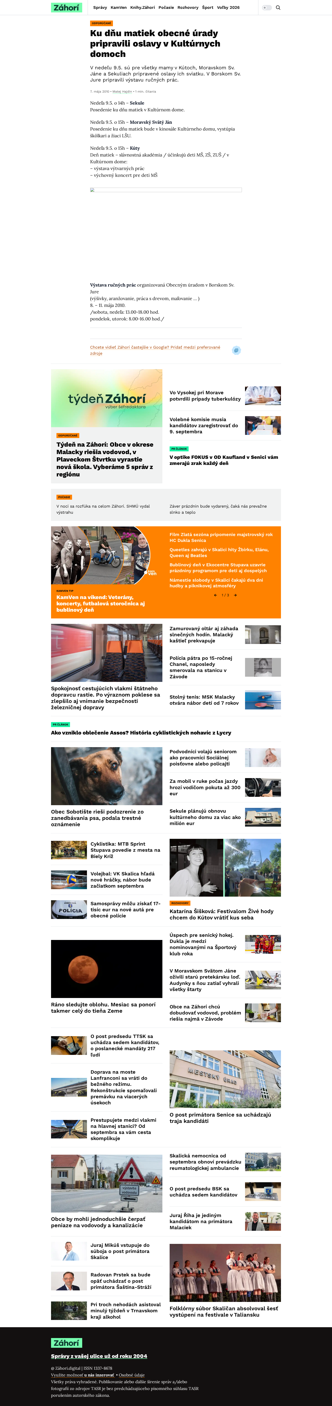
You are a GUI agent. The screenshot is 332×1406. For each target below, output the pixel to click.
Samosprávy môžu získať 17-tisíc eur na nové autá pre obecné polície (126, 910)
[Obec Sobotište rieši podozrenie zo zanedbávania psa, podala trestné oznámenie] (106, 776)
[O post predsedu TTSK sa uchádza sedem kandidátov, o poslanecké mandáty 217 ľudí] (69, 1045)
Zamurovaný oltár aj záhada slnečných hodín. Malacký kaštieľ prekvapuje (204, 635)
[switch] (267, 7)
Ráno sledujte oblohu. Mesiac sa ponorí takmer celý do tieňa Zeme (103, 1007)
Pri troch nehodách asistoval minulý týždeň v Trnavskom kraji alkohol (126, 1311)
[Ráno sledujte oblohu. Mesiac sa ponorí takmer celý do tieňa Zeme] (106, 969)
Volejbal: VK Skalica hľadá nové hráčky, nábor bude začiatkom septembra (123, 880)
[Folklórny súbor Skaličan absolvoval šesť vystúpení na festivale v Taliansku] (225, 1273)
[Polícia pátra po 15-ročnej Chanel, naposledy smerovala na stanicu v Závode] (263, 667)
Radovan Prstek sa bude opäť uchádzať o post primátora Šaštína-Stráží (121, 1281)
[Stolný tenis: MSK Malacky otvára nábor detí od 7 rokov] (263, 700)
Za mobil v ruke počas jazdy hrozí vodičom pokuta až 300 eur (205, 787)
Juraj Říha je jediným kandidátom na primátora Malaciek (201, 1221)
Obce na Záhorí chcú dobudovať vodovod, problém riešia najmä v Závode (205, 1013)
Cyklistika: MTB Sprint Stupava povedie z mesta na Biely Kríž (125, 850)
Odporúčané (101, 23)
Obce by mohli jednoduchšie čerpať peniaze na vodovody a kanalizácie (98, 1222)
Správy (100, 7)
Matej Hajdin (122, 91)
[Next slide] (235, 595)
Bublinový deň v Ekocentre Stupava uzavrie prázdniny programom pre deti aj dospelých (218, 567)
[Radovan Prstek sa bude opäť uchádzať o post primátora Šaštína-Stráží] (69, 1281)
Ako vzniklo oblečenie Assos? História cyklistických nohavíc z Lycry (141, 733)
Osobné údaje (132, 1375)
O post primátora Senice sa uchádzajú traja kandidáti (220, 1118)
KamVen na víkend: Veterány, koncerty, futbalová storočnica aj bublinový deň (100, 603)
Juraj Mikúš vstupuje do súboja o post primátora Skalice (120, 1251)
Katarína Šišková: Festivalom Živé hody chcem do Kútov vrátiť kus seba (222, 914)
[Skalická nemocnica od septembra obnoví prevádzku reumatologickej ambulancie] (263, 1162)
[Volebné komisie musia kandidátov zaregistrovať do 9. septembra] (263, 425)
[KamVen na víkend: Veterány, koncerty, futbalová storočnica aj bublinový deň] (106, 555)
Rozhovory (188, 7)
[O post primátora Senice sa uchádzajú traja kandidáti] (225, 1079)
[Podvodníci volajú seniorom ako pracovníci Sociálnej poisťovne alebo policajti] (263, 757)
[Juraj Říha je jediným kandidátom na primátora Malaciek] (263, 1221)
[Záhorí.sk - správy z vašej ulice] (66, 7)
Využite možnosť (83, 1375)
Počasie (166, 7)
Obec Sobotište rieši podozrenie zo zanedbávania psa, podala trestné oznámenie (97, 818)
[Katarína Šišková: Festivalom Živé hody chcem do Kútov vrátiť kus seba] (225, 868)
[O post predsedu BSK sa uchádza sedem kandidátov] (263, 1191)
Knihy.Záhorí (142, 7)
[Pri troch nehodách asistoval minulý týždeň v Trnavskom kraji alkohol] (69, 1310)
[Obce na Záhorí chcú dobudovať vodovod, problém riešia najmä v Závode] (263, 1012)
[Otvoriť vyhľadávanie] (278, 7)
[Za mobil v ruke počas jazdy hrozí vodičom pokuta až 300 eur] (263, 787)
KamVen (119, 7)
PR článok (179, 448)
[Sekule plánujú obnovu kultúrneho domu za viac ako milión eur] (263, 817)
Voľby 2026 (228, 7)
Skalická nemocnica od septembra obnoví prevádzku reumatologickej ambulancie (205, 1162)
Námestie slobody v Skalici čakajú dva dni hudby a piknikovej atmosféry (216, 583)
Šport (207, 7)
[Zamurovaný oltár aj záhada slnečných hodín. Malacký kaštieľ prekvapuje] (263, 634)
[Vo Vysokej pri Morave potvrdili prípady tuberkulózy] (263, 395)
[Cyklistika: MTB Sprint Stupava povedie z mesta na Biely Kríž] (69, 850)
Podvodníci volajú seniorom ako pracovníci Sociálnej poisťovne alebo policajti (203, 758)
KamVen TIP (64, 590)
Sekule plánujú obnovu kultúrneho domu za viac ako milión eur (205, 817)
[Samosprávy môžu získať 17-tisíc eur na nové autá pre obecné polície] (69, 909)
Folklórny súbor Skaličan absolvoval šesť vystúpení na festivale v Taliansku (224, 1311)
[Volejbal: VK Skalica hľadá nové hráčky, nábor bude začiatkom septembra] (69, 879)
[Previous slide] (215, 595)
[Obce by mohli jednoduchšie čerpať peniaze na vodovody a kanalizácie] (106, 1184)
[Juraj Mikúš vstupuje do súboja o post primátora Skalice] (69, 1251)
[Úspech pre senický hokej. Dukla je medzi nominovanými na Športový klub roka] (263, 944)
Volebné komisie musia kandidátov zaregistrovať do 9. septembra (204, 426)
